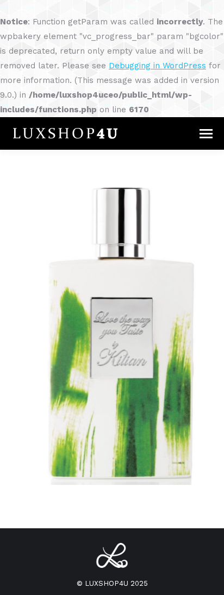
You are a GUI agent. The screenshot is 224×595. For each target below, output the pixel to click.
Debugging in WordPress (157, 66)
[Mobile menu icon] (206, 133)
